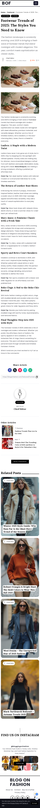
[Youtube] (28, 798)
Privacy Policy (14, 803)
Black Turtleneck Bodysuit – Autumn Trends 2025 (18, 713)
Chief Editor (10, 58)
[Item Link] (20, 506)
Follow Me (20, 402)
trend (28, 138)
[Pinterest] (22, 798)
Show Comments (20, 462)
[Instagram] (17, 798)
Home (3, 12)
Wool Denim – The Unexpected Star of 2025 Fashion (19, 652)
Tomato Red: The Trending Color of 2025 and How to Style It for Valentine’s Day (25, 445)
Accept (34, 803)
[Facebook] (12, 798)
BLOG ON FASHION (20, 782)
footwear (32, 120)
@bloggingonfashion (20, 746)
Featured (10, 12)
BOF (6, 3)
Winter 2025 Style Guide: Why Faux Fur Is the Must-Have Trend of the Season (19, 529)
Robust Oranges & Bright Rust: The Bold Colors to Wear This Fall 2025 (20, 589)
